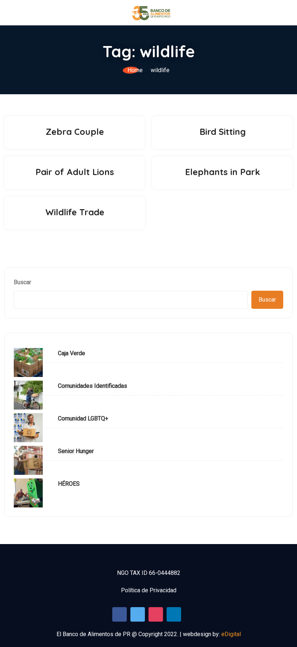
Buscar (22, 282)
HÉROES (69, 483)
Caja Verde (71, 353)
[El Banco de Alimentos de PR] (151, 12)
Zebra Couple (75, 131)
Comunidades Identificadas (92, 385)
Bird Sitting (223, 131)
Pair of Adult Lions (74, 171)
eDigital (231, 634)
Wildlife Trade (74, 212)
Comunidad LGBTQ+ (83, 418)
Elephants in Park (222, 171)
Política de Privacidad (148, 590)
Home (135, 70)
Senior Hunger (76, 451)
